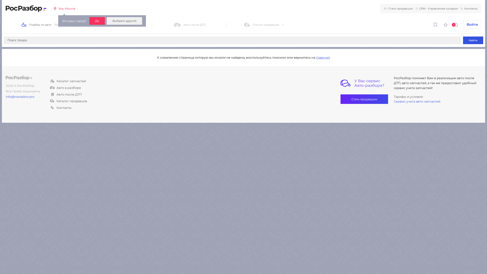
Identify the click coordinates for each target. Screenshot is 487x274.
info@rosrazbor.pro (20, 97)
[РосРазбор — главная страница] (19, 78)
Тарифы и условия (408, 97)
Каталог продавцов (71, 101)
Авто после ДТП (69, 94)
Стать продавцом (400, 8)
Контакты (470, 8)
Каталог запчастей (71, 81)
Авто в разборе (68, 88)
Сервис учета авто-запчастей (417, 101)
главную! (323, 57)
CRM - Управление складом (438, 8)
